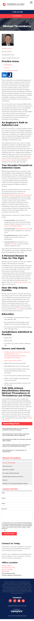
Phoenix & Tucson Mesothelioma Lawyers (15, 483)
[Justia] (9, 77)
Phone (4, 498)
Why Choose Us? (7, 466)
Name (3, 492)
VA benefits (13, 244)
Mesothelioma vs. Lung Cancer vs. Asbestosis (14, 450)
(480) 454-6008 (18, 12)
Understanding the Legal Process (13, 476)
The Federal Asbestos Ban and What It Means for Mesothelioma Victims (16, 445)
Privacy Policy (18, 615)
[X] (15, 601)
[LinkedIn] (4, 77)
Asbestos (6, 67)
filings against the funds (23, 229)
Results (5, 480)
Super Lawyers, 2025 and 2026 (12, 360)
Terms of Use (11, 615)
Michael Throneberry (12, 458)
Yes (4, 530)
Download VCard (7, 48)
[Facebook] (10, 601)
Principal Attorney (8, 469)
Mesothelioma (8, 65)
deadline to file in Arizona (20, 282)
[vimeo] (19, 601)
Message (5, 509)
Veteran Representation (11, 70)
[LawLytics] (17, 611)
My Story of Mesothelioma (11, 473)
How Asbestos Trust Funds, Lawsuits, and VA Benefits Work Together (15, 434)
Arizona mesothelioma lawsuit (13, 226)
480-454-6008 (5, 571)
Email (4, 503)
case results (19, 309)
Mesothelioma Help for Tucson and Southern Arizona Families (15, 429)
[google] (24, 601)
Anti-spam (23, 615)
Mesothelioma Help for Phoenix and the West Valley (16, 440)
